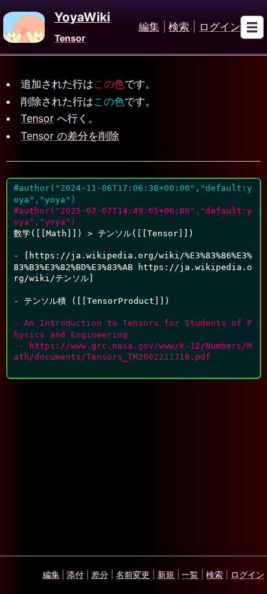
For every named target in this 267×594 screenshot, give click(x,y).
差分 (99, 574)
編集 (149, 27)
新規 (165, 574)
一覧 (189, 574)
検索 (178, 27)
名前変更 (133, 574)
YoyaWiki (82, 17)
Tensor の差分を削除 (70, 135)
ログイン (219, 27)
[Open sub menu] (252, 27)
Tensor (70, 37)
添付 (75, 574)
